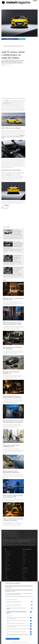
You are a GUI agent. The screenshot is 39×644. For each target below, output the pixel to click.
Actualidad (24, 551)
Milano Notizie (7, 559)
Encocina (23, 564)
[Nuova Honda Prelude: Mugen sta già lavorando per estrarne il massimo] (8, 231)
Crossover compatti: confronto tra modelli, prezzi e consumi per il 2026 (12, 496)
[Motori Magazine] (16, 2)
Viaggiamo (6, 577)
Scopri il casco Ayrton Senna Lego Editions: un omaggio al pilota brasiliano (13, 519)
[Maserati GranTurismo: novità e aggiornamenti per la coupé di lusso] (13, 468)
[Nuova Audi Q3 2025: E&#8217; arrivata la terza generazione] (8, 270)
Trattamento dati (17, 541)
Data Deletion (14, 642)
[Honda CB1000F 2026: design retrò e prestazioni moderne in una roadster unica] (13, 393)
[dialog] (19, 612)
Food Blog (6, 557)
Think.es (23, 557)
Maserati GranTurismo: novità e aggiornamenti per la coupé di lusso (11, 471)
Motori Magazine (5, 531)
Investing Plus (24, 572)
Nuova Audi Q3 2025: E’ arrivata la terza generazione (18, 269)
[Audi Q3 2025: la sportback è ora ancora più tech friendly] (8, 258)
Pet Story (6, 566)
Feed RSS (21, 541)
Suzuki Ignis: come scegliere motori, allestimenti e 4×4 (11, 372)
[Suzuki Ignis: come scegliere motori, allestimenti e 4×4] (13, 369)
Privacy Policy (25, 642)
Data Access (19, 642)
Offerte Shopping (7, 564)
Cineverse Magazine (8, 553)
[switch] (31, 601)
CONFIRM (12, 638)
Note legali (12, 541)
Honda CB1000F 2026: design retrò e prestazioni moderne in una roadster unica (12, 396)
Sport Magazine (7, 570)
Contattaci (33, 540)
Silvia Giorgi (7, 205)
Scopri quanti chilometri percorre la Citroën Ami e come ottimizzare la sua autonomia (13, 421)
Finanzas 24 (24, 553)
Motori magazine (10, 542)
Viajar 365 (23, 559)
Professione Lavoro (7, 568)
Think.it (6, 574)
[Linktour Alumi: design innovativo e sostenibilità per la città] (13, 442)
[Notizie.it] (35, 0)
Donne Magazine (7, 555)
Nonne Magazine (7, 579)
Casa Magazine (7, 551)
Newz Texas (24, 579)
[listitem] (19, 599)
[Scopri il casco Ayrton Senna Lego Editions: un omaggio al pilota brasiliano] (13, 516)
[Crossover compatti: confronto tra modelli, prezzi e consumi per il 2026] (13, 492)
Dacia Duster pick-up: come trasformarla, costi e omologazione (12, 347)
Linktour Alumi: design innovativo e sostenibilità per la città (11, 445)
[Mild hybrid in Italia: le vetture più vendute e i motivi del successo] (13, 295)
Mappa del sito (25, 541)
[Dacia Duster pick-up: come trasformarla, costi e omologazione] (13, 344)
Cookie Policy (4, 541)
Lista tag (29, 541)
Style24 (6, 572)
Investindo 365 (24, 555)
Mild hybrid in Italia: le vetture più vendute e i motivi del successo (13, 298)
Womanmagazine (25, 570)
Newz (23, 574)
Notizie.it (6, 562)
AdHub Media (20, 542)
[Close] (36, 583)
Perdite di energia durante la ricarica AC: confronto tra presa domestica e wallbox (12, 323)
